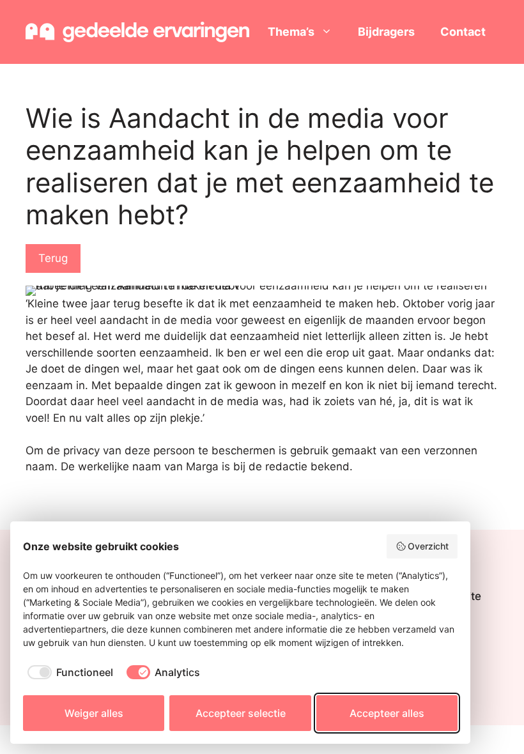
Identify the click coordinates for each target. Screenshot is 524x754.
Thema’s (291, 31)
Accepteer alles (387, 713)
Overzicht (428, 546)
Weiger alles (94, 713)
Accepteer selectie (241, 713)
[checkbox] (68, 672)
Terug (53, 258)
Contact (463, 31)
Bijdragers (386, 31)
